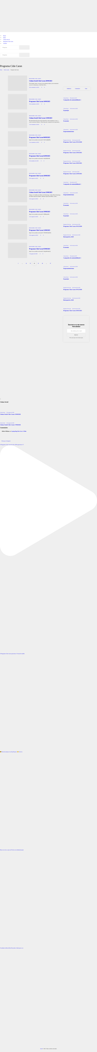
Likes (86, 88)
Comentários (77, 88)
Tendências (69, 88)
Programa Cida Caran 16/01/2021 (72, 163)
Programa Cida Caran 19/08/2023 (39, 211)
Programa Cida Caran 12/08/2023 (39, 230)
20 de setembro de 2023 (34, 87)
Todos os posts (6, 69)
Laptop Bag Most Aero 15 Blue (18, 431)
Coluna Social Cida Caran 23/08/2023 (40, 192)
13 (31, 263)
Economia (66, 121)
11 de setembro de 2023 (34, 142)
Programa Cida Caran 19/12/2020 (72, 142)
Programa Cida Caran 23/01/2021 (72, 152)
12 (27, 263)
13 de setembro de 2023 (34, 124)
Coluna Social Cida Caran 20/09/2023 (40, 81)
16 (43, 263)
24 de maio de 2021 (75, 171)
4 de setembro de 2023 (34, 160)
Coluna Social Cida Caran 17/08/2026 (10, 425)
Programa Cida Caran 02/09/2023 (39, 156)
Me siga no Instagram (6, 440)
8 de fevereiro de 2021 (76, 140)
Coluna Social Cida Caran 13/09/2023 (40, 118)
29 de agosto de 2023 (33, 178)
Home (1, 69)
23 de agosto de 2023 (33, 198)
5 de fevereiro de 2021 (74, 108)
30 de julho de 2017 (73, 182)
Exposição (66, 110)
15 (39, 263)
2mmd (41, 1048)
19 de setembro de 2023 (34, 104)
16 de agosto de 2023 (33, 235)
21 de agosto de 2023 (33, 216)
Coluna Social (65, 108)
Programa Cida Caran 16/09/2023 (39, 101)
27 (51, 263)
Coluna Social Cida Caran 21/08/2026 (10, 414)
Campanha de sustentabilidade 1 (72, 100)
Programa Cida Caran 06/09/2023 (39, 137)
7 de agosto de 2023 (33, 253)
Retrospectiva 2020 (68, 237)
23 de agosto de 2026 (10, 412)
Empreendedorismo (68, 131)
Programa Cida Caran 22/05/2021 (72, 173)
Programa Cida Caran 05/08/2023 (39, 249)
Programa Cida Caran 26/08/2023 (39, 176)
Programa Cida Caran (35, 78)
